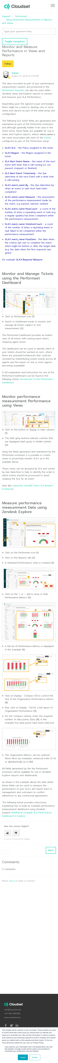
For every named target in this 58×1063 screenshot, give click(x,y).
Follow (8, 63)
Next (50, 850)
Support (6, 16)
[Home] (17, 6)
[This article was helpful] (8, 833)
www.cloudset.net (12, 1017)
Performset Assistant (13, 90)
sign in (12, 880)
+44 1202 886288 (12, 1013)
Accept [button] (22, 1057)
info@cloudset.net (12, 1009)
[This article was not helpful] (16, 833)
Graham (15, 73)
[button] (53, 5)
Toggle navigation (15, 41)
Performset (21, 16)
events (47, 137)
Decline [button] (35, 1057)
